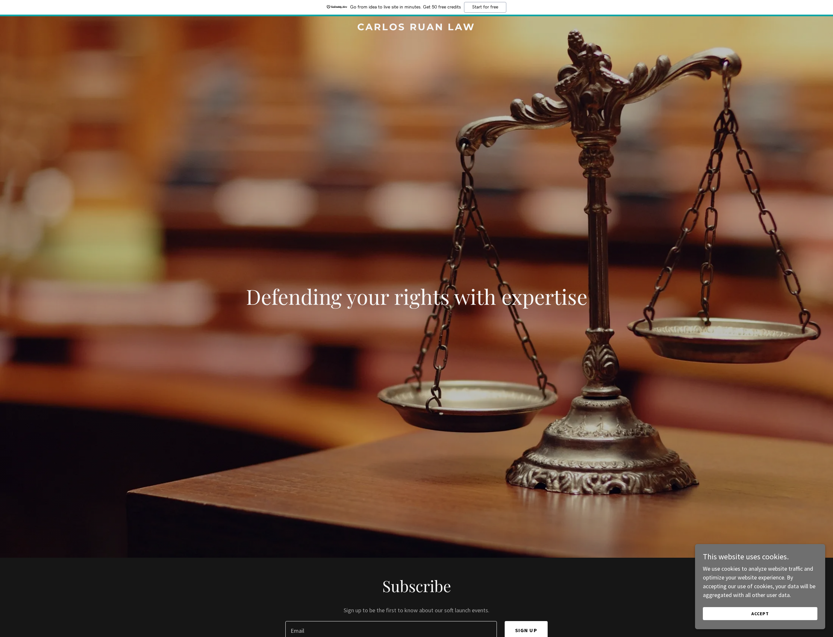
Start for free (485, 7)
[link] (416, 28)
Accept (760, 614)
